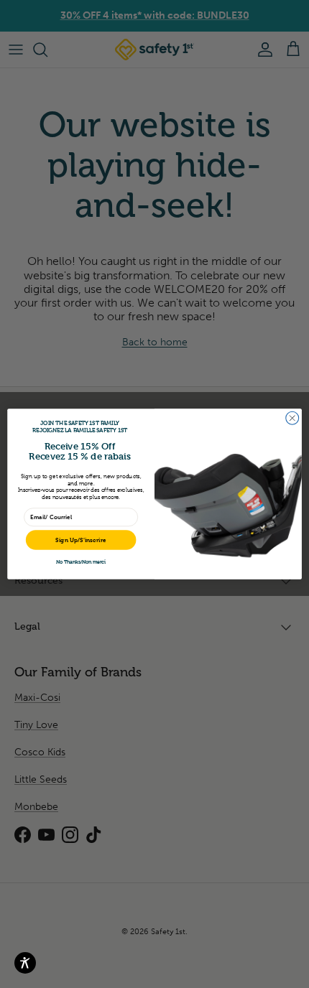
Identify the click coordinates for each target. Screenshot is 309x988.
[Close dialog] (292, 417)
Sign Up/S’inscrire (80, 540)
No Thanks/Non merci (81, 561)
